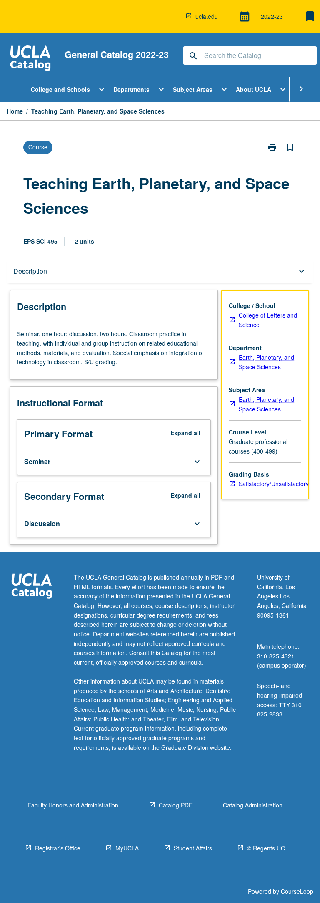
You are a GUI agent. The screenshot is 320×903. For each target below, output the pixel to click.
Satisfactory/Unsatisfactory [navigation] (274, 483)
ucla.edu (206, 16)
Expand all (185, 433)
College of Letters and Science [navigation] (268, 320)
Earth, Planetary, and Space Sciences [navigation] (266, 362)
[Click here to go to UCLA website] (31, 587)
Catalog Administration (252, 805)
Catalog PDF (175, 805)
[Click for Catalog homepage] (30, 59)
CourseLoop (297, 891)
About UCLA (253, 89)
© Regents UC (266, 848)
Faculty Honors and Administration (73, 805)
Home (15, 111)
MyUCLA (127, 848)
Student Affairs (193, 848)
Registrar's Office (57, 848)
